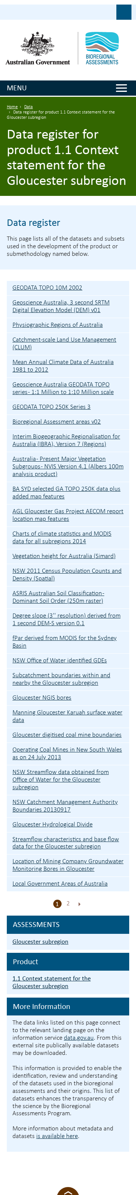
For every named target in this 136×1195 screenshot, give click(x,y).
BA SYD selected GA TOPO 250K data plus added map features (66, 493)
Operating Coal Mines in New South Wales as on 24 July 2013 (67, 754)
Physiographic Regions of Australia (57, 325)
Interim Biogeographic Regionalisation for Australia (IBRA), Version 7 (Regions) (66, 441)
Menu (17, 87)
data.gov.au (79, 1038)
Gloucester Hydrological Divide (52, 824)
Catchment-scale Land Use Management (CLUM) (64, 344)
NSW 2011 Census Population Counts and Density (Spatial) (67, 575)
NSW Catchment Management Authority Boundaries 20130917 (65, 806)
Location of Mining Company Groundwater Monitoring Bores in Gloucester (68, 865)
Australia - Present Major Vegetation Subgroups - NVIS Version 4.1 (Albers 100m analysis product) (68, 467)
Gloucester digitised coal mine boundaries (67, 735)
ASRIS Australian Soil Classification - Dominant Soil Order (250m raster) (58, 597)
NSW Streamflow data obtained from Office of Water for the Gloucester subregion (60, 780)
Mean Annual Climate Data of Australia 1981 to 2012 (63, 366)
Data (28, 107)
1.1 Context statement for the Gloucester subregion (51, 982)
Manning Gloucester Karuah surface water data (67, 716)
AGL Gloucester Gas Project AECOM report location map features (68, 515)
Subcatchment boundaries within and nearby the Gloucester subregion (61, 679)
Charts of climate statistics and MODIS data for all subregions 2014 (61, 538)
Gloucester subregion (40, 942)
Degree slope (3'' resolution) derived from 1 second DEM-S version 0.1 (66, 620)
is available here (57, 1136)
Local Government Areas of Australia (60, 884)
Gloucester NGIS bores (41, 698)
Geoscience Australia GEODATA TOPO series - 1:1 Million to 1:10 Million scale (63, 389)
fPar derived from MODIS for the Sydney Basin (64, 642)
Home (12, 107)
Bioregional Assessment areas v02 (56, 422)
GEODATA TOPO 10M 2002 (47, 288)
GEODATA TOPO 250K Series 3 (51, 407)
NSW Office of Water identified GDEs (59, 660)
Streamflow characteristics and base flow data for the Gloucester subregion (65, 843)
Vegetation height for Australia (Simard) (64, 556)
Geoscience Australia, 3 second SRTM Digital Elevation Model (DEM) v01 (61, 307)
